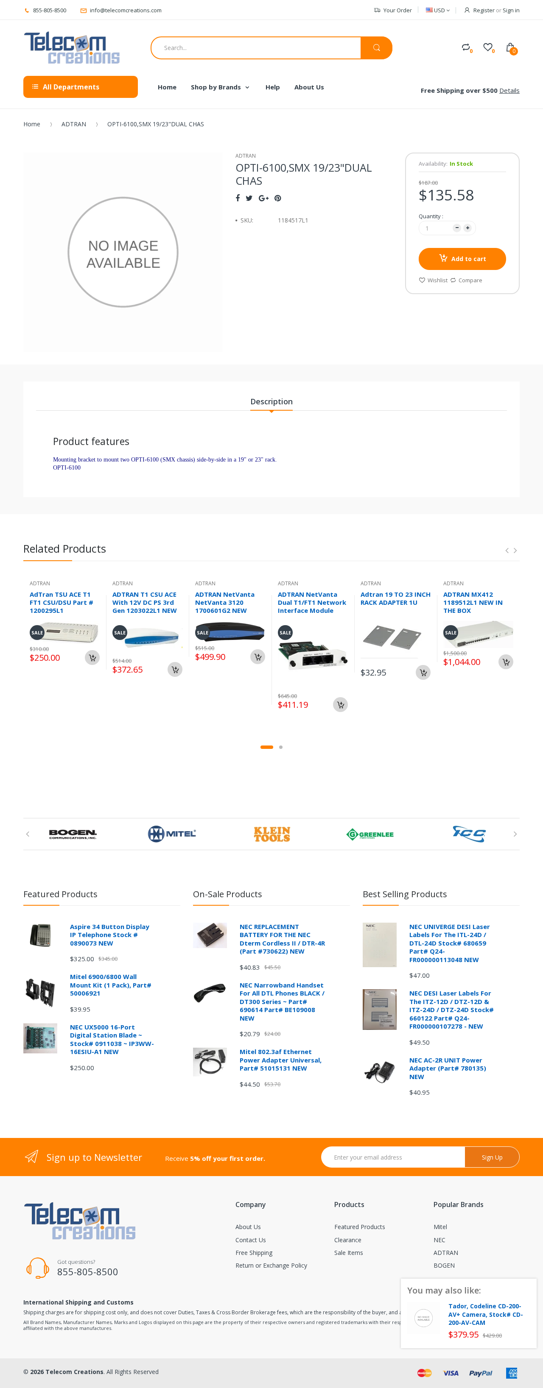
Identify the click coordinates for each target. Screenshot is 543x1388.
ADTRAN (74, 124)
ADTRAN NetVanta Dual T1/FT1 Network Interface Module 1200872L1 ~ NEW (312, 606)
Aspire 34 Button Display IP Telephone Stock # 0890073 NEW (109, 934)
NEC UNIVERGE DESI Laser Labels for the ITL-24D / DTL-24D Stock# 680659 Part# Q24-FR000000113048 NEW (449, 943)
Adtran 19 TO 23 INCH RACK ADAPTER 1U (396, 598)
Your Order (397, 10)
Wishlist (438, 280)
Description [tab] (271, 401)
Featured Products (359, 1227)
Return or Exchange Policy (271, 1265)
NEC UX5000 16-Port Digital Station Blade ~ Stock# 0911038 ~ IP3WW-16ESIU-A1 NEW (112, 1039)
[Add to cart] (92, 657)
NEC (439, 1240)
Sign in (511, 10)
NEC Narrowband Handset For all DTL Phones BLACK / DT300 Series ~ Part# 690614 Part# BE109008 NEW (282, 1001)
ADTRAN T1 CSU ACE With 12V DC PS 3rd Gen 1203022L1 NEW (144, 602)
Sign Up (492, 1157)
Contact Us (250, 1240)
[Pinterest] (277, 198)
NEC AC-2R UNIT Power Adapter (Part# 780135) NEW (447, 1068)
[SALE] (313, 655)
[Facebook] (237, 198)
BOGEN (444, 1265)
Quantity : (431, 216)
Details (509, 90)
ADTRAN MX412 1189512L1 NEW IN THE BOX (473, 602)
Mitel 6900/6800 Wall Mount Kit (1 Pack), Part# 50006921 (110, 984)
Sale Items (348, 1253)
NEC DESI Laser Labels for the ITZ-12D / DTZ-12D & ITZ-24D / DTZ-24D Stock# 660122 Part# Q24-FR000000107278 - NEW (451, 1009)
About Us (248, 1227)
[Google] (264, 198)
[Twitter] (249, 198)
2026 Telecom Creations (67, 1372)
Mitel (440, 1227)
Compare (470, 280)
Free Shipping (253, 1253)
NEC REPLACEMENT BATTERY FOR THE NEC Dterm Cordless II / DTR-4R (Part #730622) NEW (282, 939)
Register (484, 10)
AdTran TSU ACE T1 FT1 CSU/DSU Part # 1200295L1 (61, 602)
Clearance (347, 1240)
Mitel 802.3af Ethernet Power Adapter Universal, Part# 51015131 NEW (281, 1059)
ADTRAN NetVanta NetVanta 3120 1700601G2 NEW (225, 602)
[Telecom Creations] (72, 48)
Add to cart (468, 259)
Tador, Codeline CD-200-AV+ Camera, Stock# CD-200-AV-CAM (485, 1314)
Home (31, 124)
